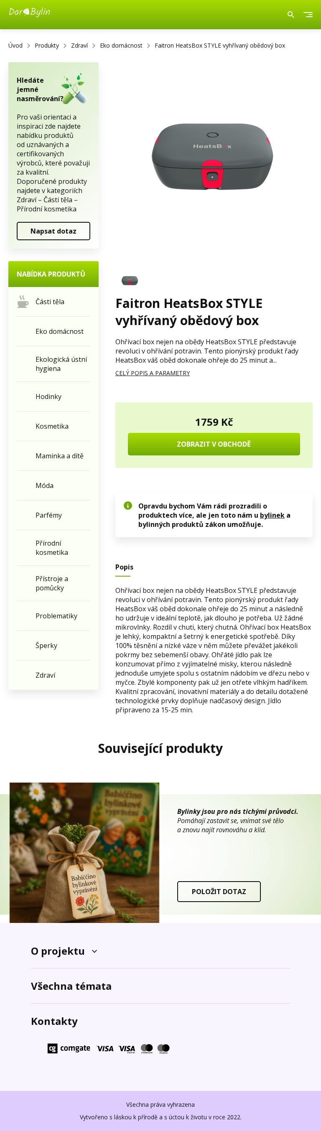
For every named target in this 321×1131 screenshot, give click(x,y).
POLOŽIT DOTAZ (219, 891)
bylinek (272, 515)
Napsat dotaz (53, 231)
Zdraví (79, 45)
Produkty (47, 45)
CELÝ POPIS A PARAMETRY (152, 373)
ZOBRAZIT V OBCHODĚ (214, 444)
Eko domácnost (121, 45)
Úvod (15, 45)
